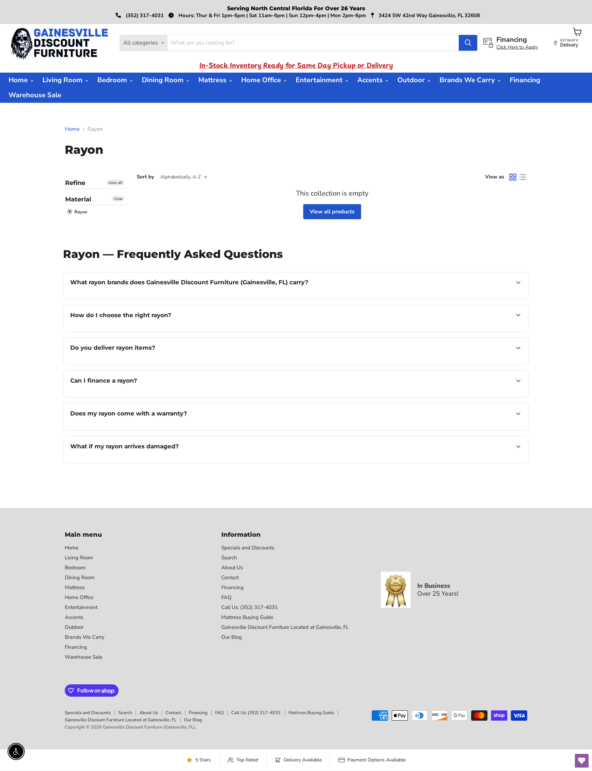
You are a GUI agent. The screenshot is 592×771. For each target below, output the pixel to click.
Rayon (80, 212)
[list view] (522, 177)
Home (19, 80)
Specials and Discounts (247, 547)
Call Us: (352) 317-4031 (249, 607)
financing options (126, 396)
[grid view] (513, 177)
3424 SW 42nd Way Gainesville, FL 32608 (428, 15)
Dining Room (163, 80)
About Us (232, 567)
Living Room (63, 80)
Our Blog (231, 637)
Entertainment (320, 80)
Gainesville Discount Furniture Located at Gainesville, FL (285, 627)
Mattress (213, 80)
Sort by (145, 177)
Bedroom (113, 80)
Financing (525, 80)
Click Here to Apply (517, 47)
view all (115, 182)
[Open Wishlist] (582, 761)
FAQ (226, 597)
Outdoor (412, 80)
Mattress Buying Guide (247, 617)
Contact (230, 577)
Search (229, 557)
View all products (332, 211)
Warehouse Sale (35, 95)
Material (78, 199)
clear (118, 198)
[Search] (468, 43)
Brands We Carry (468, 80)
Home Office (262, 80)
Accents (370, 80)
